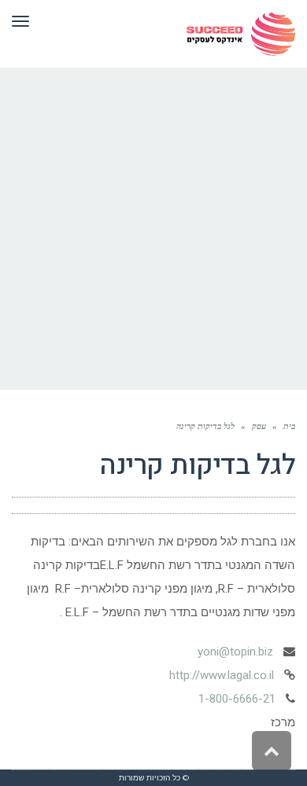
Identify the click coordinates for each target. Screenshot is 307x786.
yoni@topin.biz (235, 652)
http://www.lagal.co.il (221, 675)
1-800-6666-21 (237, 699)
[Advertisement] (153, 228)
